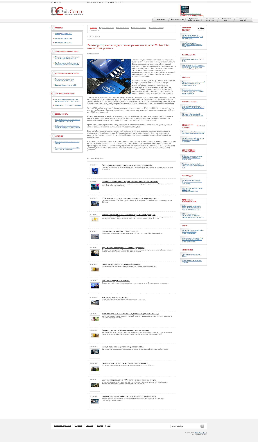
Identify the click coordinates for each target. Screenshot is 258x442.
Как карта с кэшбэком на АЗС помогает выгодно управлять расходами (128, 215)
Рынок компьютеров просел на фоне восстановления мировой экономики (130, 182)
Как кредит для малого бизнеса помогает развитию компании (125, 330)
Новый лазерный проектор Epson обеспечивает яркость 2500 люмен (192, 181)
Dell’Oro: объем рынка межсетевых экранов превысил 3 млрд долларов (67, 126)
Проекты (59, 28)
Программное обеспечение (66, 51)
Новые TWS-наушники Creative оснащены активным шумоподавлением (193, 231)
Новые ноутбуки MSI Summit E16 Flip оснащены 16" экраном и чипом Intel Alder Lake (193, 67)
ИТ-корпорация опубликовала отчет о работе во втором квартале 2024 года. (128, 365)
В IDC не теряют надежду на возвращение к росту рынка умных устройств (130, 198)
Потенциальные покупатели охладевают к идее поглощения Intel (127, 165)
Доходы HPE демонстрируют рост (115, 297)
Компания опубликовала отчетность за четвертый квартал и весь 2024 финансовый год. (132, 233)
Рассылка (89, 426)
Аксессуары (187, 250)
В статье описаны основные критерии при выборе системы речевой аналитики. (129, 266)
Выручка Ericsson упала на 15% (66, 85)
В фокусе (95, 36)
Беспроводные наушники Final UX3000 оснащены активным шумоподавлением (192, 239)
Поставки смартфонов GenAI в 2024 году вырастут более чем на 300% (129, 396)
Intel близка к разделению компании (116, 281)
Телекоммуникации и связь (67, 73)
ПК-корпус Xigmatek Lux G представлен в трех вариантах (192, 114)
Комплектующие (189, 101)
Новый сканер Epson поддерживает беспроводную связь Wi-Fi (192, 44)
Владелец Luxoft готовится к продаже (68, 105)
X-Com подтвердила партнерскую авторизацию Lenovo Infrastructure (67, 100)
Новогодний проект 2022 (63, 34)
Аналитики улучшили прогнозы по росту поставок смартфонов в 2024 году (130, 314)
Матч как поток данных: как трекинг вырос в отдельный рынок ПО (67, 57)
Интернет (59, 136)
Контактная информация (62, 426)
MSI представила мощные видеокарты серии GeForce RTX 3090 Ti (193, 107)
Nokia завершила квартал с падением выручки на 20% (64, 79)
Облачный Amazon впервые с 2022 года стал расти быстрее (67, 148)
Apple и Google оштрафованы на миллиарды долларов (123, 248)
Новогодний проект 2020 (63, 42)
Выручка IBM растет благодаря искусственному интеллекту (124, 363)
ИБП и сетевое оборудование (188, 150)
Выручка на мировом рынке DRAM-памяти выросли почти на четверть (129, 380)
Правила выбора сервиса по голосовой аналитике (121, 264)
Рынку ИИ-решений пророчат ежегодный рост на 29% (123, 347)
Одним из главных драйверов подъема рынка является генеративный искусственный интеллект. (135, 349)
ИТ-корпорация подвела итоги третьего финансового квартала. (123, 299)
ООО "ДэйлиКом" (201, 433)
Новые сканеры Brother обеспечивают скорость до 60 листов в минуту (192, 36)
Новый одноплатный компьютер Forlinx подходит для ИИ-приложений (193, 139)
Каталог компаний (177, 19)
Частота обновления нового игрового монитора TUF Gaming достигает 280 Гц (193, 91)
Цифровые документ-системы (186, 29)
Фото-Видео (187, 176)
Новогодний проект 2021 (63, 38)
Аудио (184, 226)
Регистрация (161, 19)
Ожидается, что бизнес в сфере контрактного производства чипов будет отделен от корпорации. (135, 283)
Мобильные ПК (188, 55)
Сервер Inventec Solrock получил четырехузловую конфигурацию (193, 132)
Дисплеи (186, 77)
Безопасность (61, 114)
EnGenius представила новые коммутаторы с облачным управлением (192, 157)
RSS (109, 426)
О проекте (78, 426)
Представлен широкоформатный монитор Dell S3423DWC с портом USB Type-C (193, 83)
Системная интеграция (65, 93)
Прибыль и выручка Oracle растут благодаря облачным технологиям (67, 63)
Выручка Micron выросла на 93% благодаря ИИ (120, 231)
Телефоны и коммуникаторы (189, 200)
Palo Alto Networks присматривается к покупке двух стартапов (67, 120)
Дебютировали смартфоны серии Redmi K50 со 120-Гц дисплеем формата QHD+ (191, 207)
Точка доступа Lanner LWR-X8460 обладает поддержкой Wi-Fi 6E (193, 165)
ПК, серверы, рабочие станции (187, 125)
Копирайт (100, 426)
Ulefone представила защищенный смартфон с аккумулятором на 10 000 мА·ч (192, 215)
